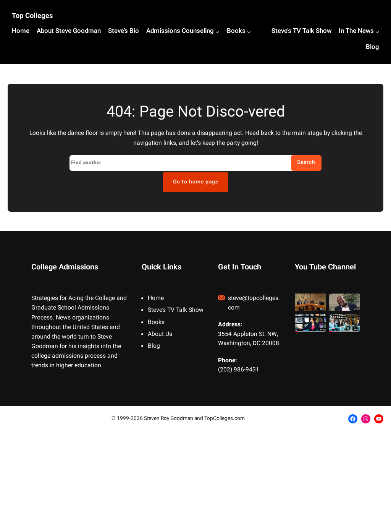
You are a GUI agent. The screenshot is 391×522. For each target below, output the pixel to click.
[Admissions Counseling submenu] (217, 32)
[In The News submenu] (377, 32)
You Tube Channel (325, 266)
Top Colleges (32, 16)
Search (306, 162)
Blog (154, 346)
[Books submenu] (249, 32)
